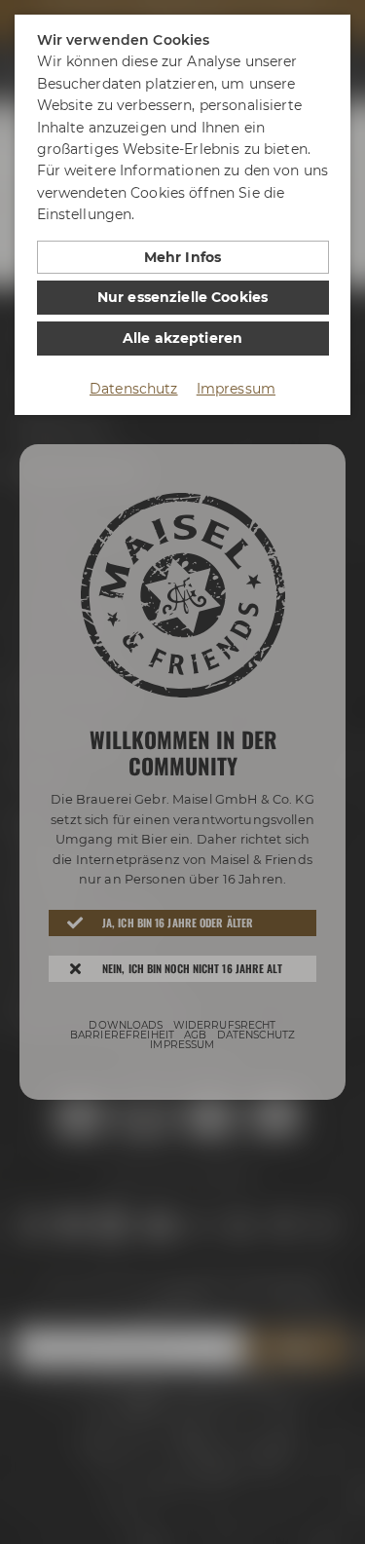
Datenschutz (134, 388)
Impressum (236, 388)
